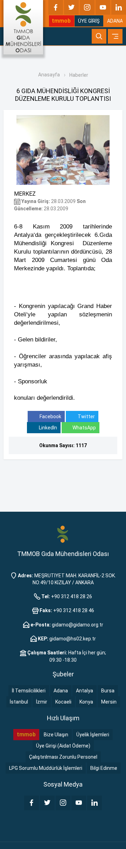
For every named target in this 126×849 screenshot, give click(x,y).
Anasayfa (49, 74)
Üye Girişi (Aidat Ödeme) (63, 746)
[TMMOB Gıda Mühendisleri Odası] (23, 27)
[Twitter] (71, 7)
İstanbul (19, 702)
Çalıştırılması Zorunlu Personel (63, 757)
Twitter (86, 416)
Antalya (84, 690)
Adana (61, 690)
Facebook (49, 416)
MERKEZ (25, 193)
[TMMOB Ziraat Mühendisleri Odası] (63, 534)
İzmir (41, 702)
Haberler (78, 75)
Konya (86, 702)
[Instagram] (87, 7)
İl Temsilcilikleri (29, 690)
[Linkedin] (118, 7)
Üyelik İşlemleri (92, 734)
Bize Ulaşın (56, 734)
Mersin (109, 702)
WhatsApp (84, 427)
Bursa (107, 690)
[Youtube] (103, 7)
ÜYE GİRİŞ (89, 21)
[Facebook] (55, 7)
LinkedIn (47, 427)
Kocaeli (63, 702)
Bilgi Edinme (103, 768)
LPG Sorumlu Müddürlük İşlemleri (45, 768)
